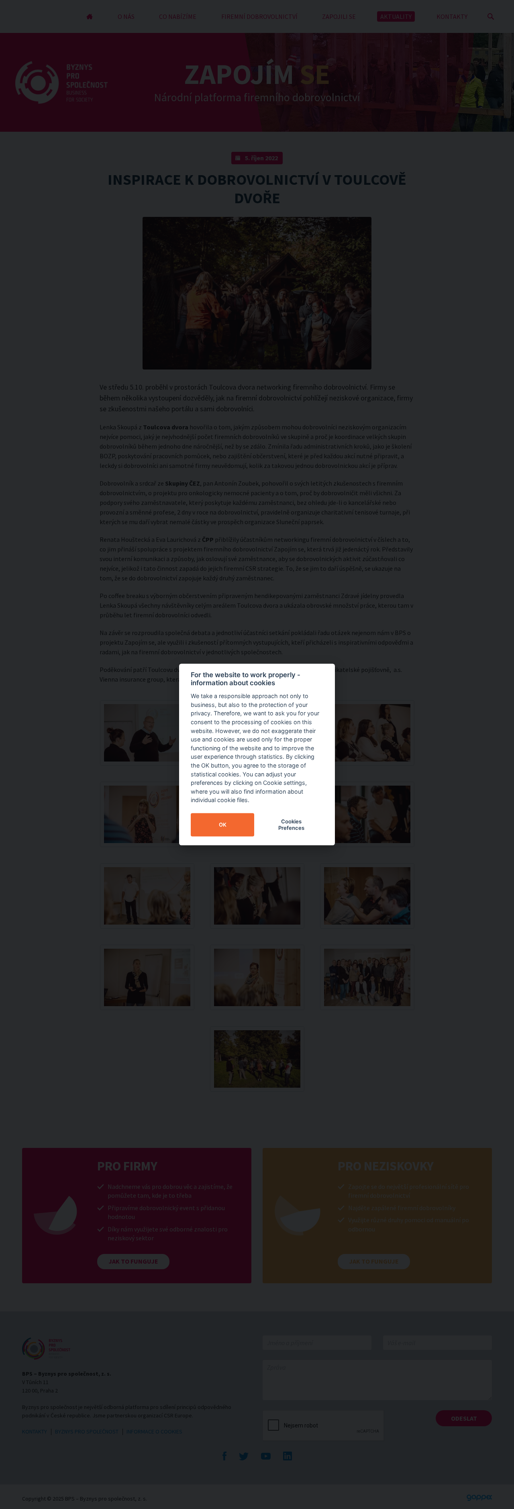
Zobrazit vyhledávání (491, 16)
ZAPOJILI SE (339, 16)
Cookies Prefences (291, 824)
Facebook (224, 1456)
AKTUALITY (396, 16)
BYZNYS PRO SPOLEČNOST (86, 1431)
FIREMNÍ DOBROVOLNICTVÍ (259, 16)
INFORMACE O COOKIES (154, 1431)
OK (222, 824)
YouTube (266, 1456)
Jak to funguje (133, 1261)
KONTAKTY (451, 16)
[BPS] (61, 82)
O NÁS (126, 16)
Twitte (244, 1456)
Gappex (479, 1498)
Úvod (89, 16)
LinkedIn (287, 1456)
